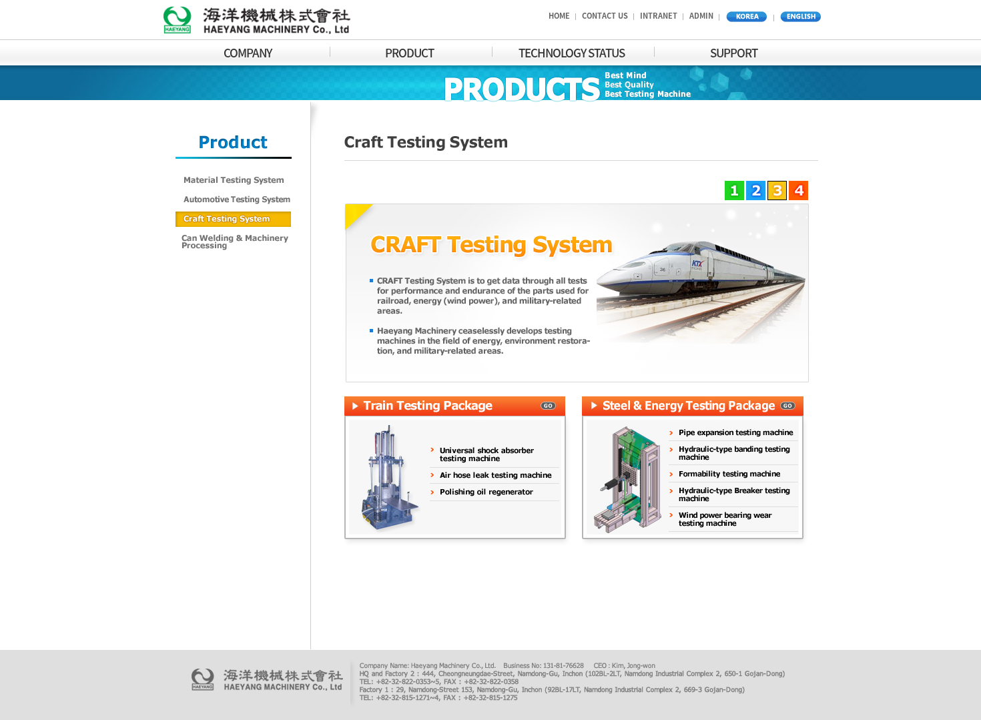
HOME (559, 15)
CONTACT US (605, 15)
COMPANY (248, 52)
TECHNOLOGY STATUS (572, 52)
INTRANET (658, 15)
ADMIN (701, 15)
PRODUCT (409, 52)
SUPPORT (733, 52)
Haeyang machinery (257, 22)
